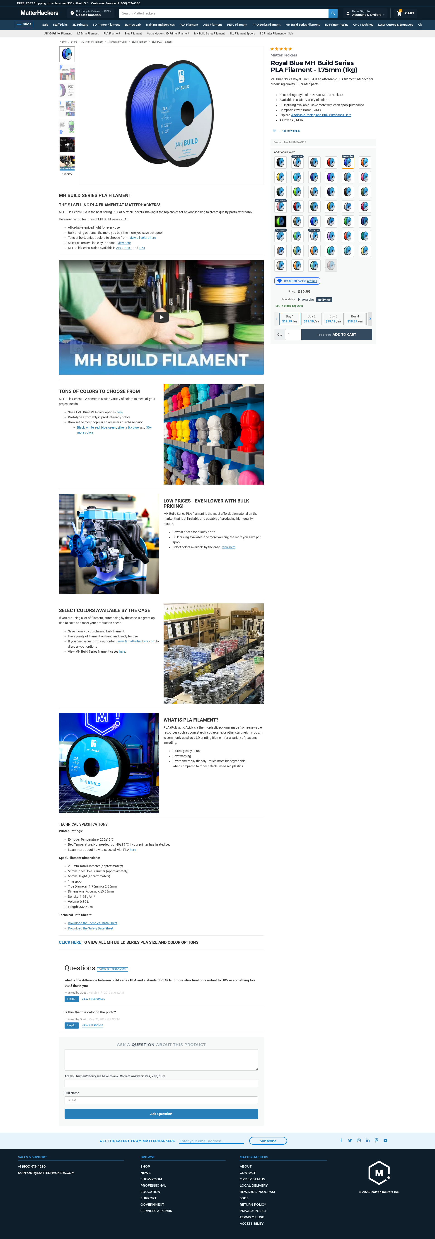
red (97, 427)
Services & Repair (156, 1211)
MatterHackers (284, 55)
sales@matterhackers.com (136, 641)
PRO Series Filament (266, 24)
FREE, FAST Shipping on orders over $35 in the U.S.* (52, 3)
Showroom (151, 1179)
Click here (70, 942)
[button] (90, 13)
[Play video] (67, 163)
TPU (142, 248)
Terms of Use (252, 1217)
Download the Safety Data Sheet (90, 928)
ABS (119, 248)
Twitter (350, 1140)
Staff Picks (60, 24)
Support (148, 1198)
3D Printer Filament (106, 24)
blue (104, 427)
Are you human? (115, 1076)
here (119, 412)
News (145, 1173)
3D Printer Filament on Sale (276, 33)
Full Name (72, 1093)
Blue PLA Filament (162, 41)
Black (81, 427)
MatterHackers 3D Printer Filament (168, 33)
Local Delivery (254, 1185)
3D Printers (80, 24)
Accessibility (251, 1224)
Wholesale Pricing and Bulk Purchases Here (321, 115)
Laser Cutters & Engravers (395, 24)
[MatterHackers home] (39, 13)
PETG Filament (237, 24)
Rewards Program (257, 1192)
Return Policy (253, 1204)
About (245, 1166)
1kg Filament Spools (242, 33)
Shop (145, 1166)
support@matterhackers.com (46, 1173)
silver (121, 427)
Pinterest (376, 1140)
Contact (247, 1173)
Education (150, 1192)
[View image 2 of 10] (67, 72)
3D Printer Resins (336, 24)
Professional (153, 1185)
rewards (312, 281)
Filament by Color (117, 41)
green (112, 427)
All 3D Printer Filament (58, 33)
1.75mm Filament (88, 33)
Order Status (252, 1179)
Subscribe (268, 1141)
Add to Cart (344, 334)
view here (124, 243)
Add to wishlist (291, 130)
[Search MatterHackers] (333, 13)
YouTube (385, 1140)
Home (63, 41)
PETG (127, 248)
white (90, 427)
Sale (45, 24)
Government (152, 1204)
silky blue (132, 427)
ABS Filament (212, 24)
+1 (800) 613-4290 (128, 3)
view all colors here (143, 237)
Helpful (71, 998)
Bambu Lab (133, 24)
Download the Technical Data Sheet (92, 923)
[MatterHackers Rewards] (279, 281)
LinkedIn (368, 1140)
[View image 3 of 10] (67, 90)
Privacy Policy (253, 1211)
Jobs (244, 1198)
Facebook (341, 1140)
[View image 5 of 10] (67, 127)
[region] (171, 115)
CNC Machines (363, 24)
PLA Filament (189, 24)
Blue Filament (133, 33)
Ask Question (161, 1114)
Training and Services (160, 24)
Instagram (359, 1140)
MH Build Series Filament (302, 24)
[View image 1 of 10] (67, 54)
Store (74, 41)
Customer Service (103, 3)
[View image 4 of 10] (67, 108)
